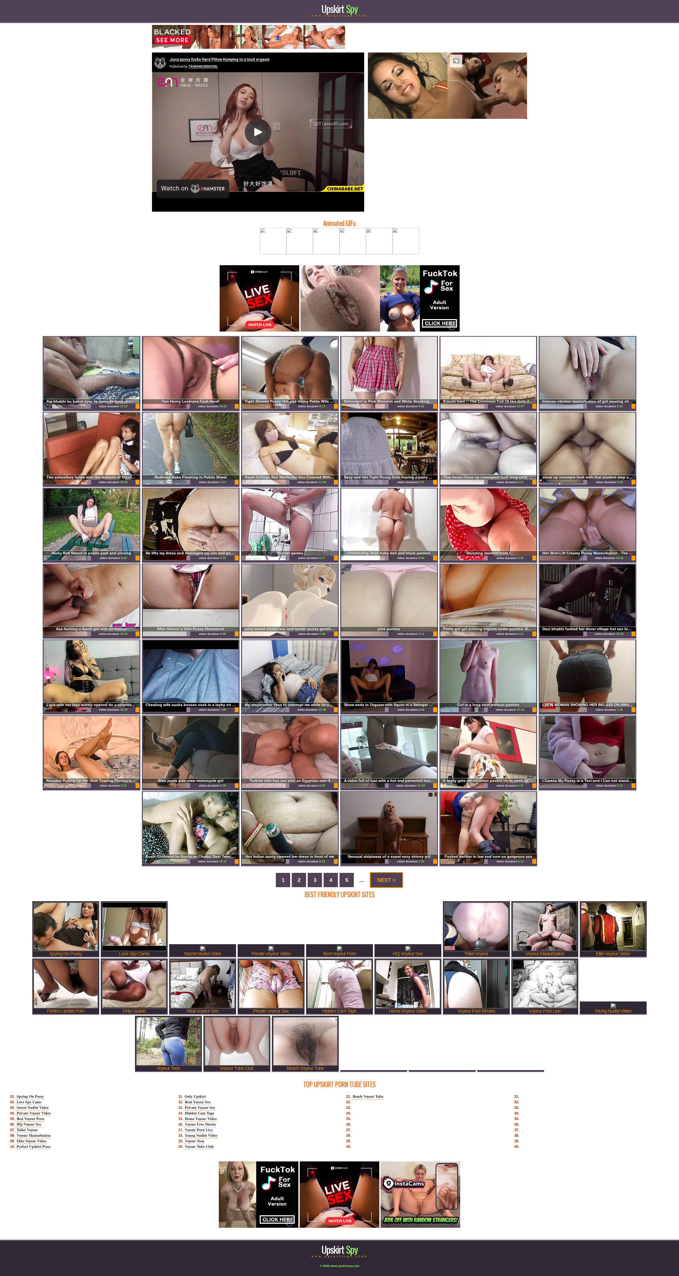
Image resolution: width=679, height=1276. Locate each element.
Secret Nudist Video (33, 1107)
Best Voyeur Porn (30, 1118)
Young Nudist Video (201, 1135)
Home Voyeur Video (201, 1118)
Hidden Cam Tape (199, 1113)
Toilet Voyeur (27, 1130)
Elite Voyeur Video (31, 1141)
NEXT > (386, 880)
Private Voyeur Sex (200, 1107)
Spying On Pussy (30, 1096)
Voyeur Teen (194, 1141)
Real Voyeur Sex (198, 1102)
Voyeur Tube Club (199, 1146)
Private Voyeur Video (34, 1113)
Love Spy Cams (29, 1102)
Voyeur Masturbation (34, 1135)
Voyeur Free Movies (200, 1124)
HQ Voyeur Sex (29, 1124)
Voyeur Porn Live (199, 1130)
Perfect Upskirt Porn (33, 1146)
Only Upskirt (195, 1096)
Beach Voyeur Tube (368, 1096)
